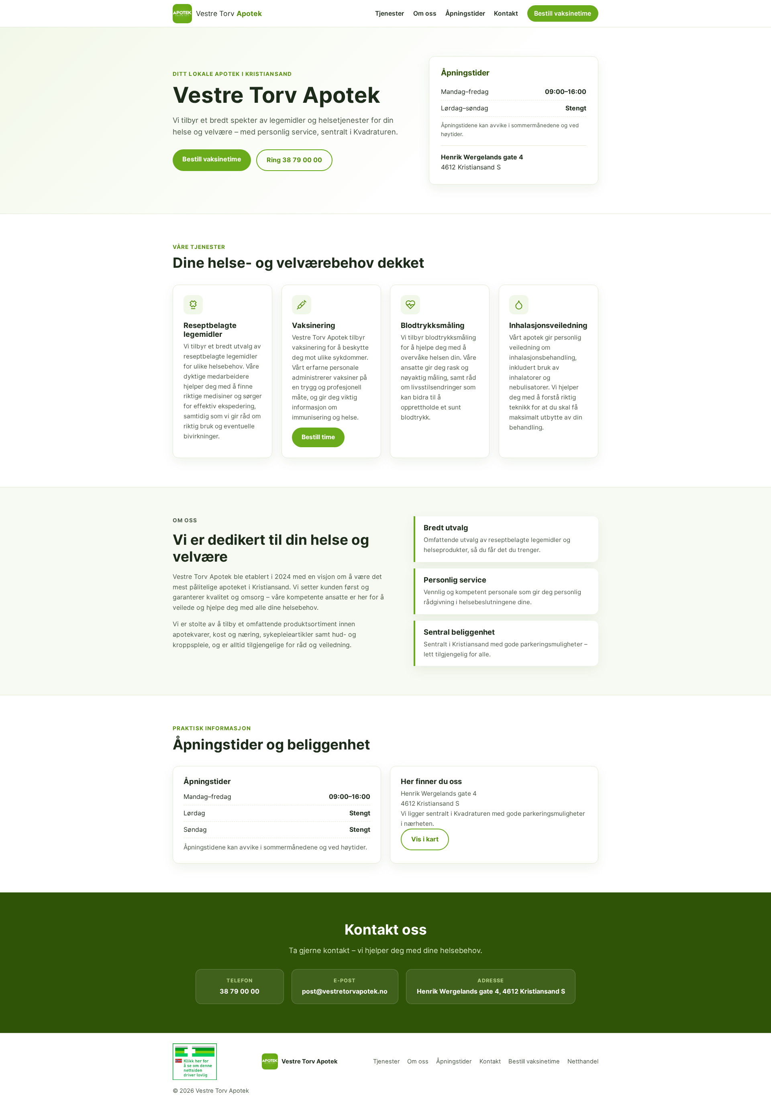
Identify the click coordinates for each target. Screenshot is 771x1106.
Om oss (424, 13)
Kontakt (506, 13)
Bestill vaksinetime (562, 13)
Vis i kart (425, 839)
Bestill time (318, 437)
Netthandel (582, 1061)
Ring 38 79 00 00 (294, 160)
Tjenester (389, 13)
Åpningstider (465, 13)
